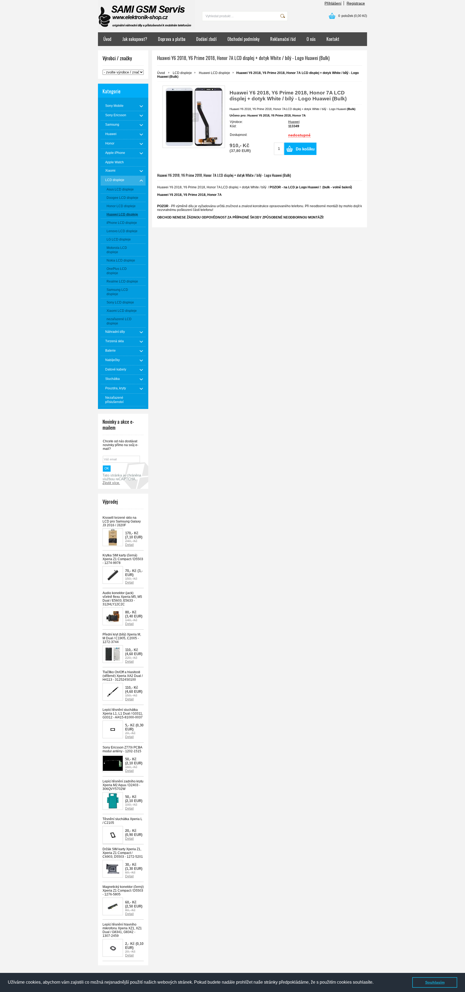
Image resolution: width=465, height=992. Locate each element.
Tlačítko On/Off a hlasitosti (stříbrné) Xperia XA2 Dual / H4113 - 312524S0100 (123, 676)
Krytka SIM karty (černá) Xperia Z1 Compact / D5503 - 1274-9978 (123, 559)
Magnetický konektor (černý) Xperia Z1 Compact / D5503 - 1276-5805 (123, 890)
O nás (311, 39)
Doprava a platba (171, 39)
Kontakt (332, 39)
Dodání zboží (206, 39)
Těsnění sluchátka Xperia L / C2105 (122, 821)
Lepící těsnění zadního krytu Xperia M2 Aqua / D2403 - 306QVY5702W (123, 785)
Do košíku (305, 149)
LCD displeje (182, 73)
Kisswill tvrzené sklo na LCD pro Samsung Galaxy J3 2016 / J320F (122, 521)
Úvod (107, 39)
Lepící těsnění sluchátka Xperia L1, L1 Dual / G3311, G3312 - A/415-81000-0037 (123, 713)
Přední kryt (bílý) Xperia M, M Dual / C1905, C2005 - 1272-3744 (122, 638)
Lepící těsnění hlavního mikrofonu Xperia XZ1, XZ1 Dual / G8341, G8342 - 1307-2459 (122, 930)
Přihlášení (333, 3)
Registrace (356, 3)
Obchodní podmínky (243, 39)
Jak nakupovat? (134, 39)
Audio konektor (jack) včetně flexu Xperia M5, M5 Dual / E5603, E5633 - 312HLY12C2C (122, 598)
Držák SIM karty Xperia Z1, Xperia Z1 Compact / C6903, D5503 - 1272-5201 (123, 853)
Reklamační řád (283, 39)
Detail (129, 545)
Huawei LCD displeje (214, 73)
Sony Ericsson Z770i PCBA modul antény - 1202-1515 (122, 749)
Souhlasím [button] (435, 982)
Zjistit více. (111, 483)
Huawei (294, 122)
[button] (375, 983)
